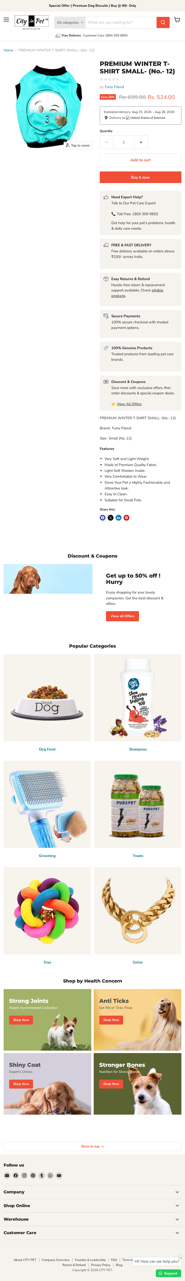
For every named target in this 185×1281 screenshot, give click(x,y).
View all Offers (122, 616)
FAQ (114, 1260)
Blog (119, 1265)
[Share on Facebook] (103, 518)
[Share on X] (110, 518)
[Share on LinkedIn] (118, 518)
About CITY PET (25, 1260)
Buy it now (140, 177)
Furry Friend (114, 87)
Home (8, 50)
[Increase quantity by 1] (141, 142)
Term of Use (130, 1260)
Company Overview (56, 1260)
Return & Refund (74, 1265)
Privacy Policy (101, 1265)
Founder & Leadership (90, 1260)
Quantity (106, 131)
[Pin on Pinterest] (126, 518)
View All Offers (129, 404)
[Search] (163, 22)
